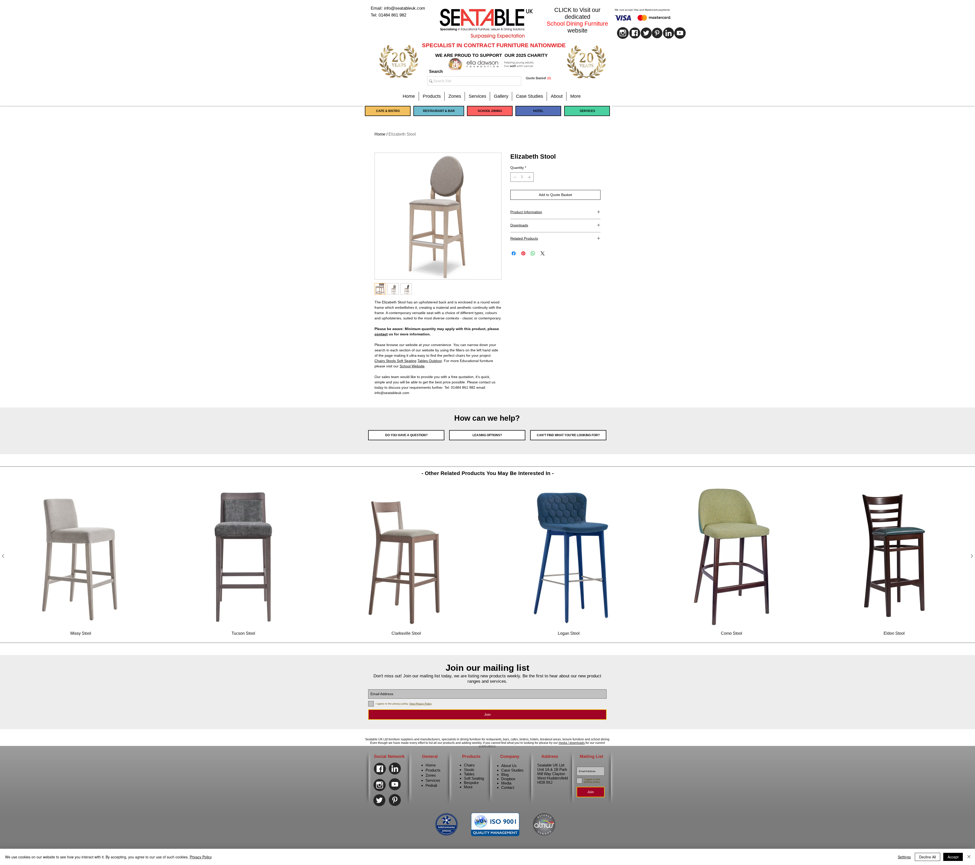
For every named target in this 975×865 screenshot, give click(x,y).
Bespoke (471, 782)
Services (433, 780)
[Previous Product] (3, 556)
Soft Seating (474, 778)
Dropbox (508, 779)
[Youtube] (680, 33)
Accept (953, 856)
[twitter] (646, 33)
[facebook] (635, 33)
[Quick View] (80, 556)
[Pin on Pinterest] (523, 253)
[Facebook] (379, 768)
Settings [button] (904, 856)
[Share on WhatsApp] (533, 253)
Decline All (927, 856)
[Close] (969, 857)
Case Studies (512, 770)
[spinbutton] (522, 177)
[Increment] (530, 177)
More (468, 787)
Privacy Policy (201, 856)
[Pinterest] (657, 33)
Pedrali (431, 785)
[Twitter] (379, 800)
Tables (469, 774)
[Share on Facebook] (514, 253)
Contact (507, 787)
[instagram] (623, 33)
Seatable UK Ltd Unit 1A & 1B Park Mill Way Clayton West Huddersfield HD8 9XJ (552, 774)
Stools (469, 770)
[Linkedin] (668, 33)
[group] (487, 560)
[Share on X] (543, 253)
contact (381, 334)
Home (380, 134)
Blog (505, 774)
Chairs (469, 765)
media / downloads (572, 743)
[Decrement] (514, 177)
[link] (542, 78)
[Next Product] (972, 556)
